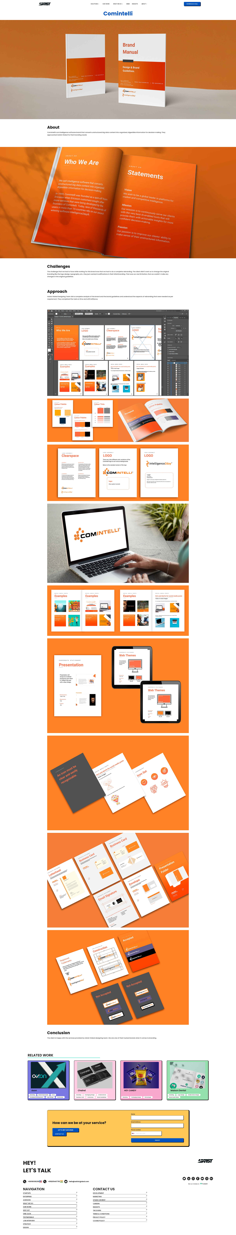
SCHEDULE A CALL (192, 4)
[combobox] (133, 1133)
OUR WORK (106, 4)
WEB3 (128, 4)
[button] (94, 4)
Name (133, 1114)
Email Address (136, 1122)
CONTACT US (59, 1134)
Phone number (136, 1129)
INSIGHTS (135, 4)
